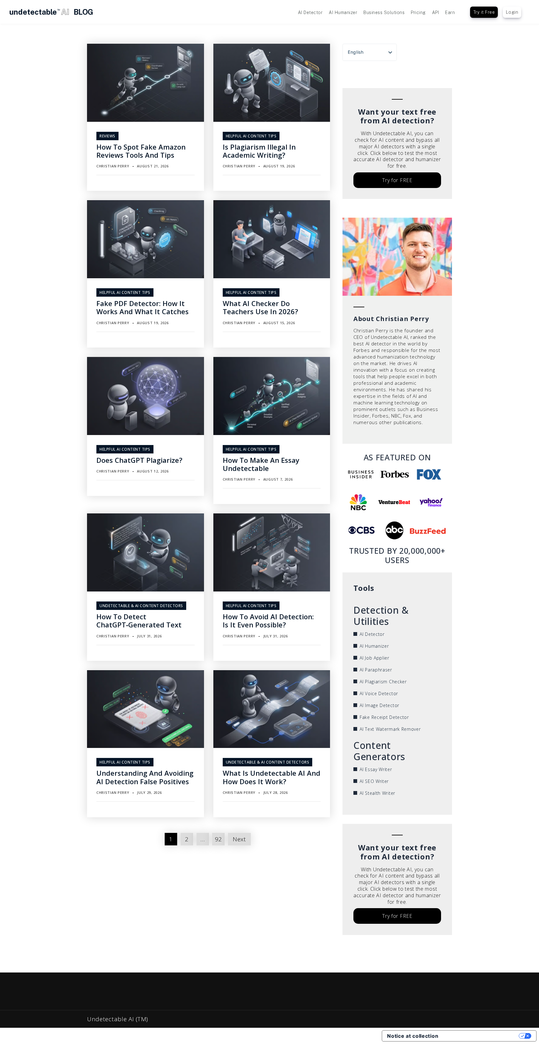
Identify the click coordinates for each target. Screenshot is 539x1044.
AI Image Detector (379, 705)
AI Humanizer (343, 12)
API (435, 12)
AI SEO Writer (374, 781)
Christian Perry (112, 166)
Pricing (418, 12)
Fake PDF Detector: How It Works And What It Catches (142, 307)
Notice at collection (412, 1036)
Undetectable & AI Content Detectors (141, 605)
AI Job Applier (374, 658)
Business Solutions (384, 12)
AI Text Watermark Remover (390, 729)
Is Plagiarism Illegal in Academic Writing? (259, 151)
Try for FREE (397, 180)
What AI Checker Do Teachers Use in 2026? (260, 307)
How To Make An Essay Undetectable (261, 464)
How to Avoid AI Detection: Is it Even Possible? (268, 620)
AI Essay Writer (376, 769)
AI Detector (310, 12)
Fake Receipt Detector (384, 717)
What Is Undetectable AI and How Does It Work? (271, 777)
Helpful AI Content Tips (251, 136)
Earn (450, 12)
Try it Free (484, 12)
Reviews (107, 136)
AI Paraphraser (376, 670)
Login (512, 12)
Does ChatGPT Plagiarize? (139, 460)
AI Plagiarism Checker (383, 682)
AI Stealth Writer (377, 793)
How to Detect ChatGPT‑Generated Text (139, 620)
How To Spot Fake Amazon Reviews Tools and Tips (141, 151)
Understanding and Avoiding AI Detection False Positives (144, 777)
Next (239, 839)
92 (218, 839)
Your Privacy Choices (482, 1036)
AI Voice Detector (379, 693)
